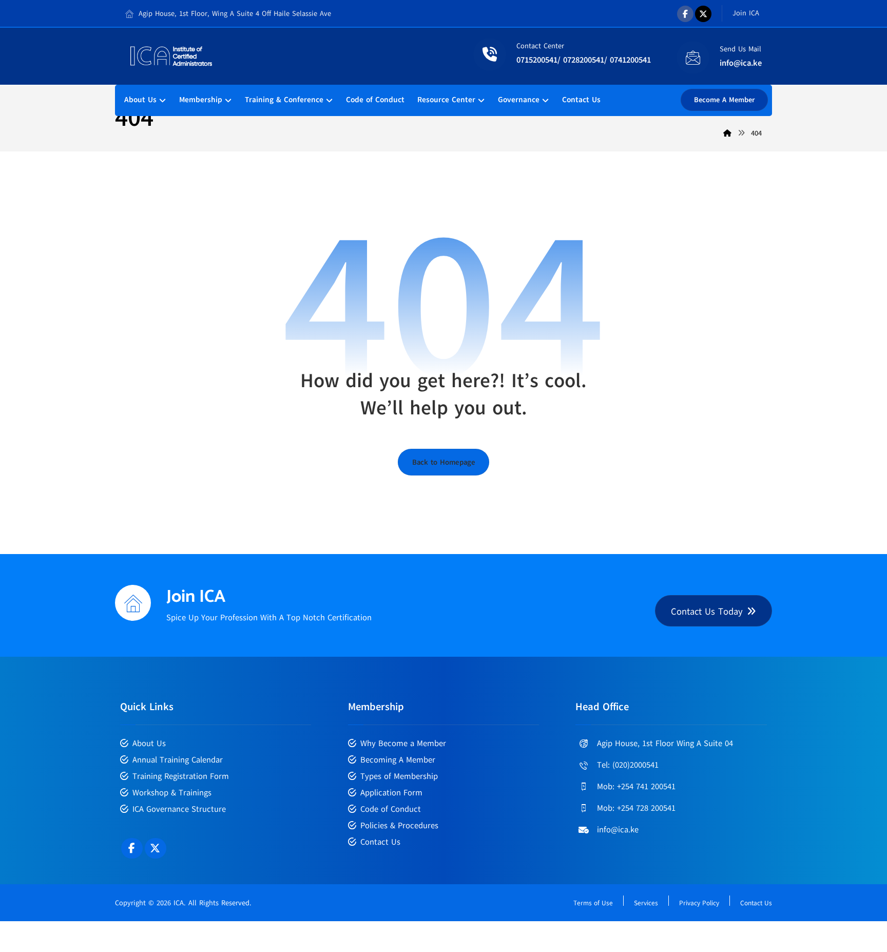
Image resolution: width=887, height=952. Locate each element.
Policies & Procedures (399, 825)
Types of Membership (399, 776)
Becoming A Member (397, 760)
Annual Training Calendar (177, 760)
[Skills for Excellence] (171, 56)
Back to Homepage (443, 462)
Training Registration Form (180, 776)
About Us (149, 743)
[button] (685, 14)
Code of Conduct (390, 809)
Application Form (391, 792)
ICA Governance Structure (179, 809)
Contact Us (380, 842)
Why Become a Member (403, 743)
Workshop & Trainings (171, 792)
